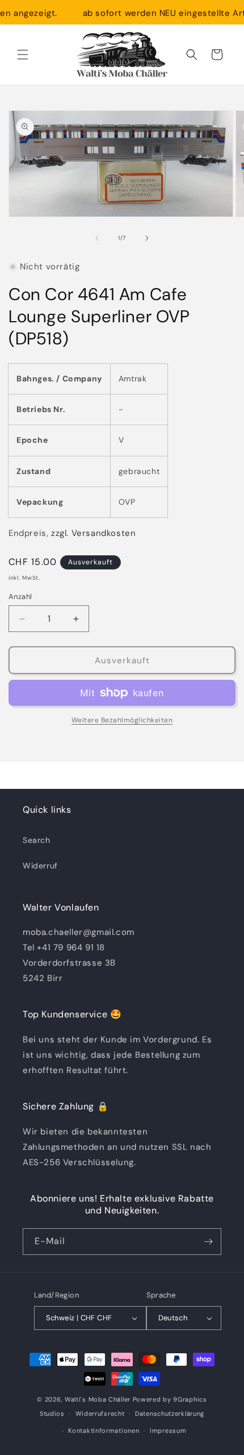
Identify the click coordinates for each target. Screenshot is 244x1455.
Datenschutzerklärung (169, 1413)
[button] (22, 54)
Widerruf (40, 865)
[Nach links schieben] (97, 238)
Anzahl (20, 596)
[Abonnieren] (208, 1241)
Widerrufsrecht (100, 1413)
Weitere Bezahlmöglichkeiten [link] (122, 720)
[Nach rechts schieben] (146, 238)
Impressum (168, 1431)
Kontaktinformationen (103, 1431)
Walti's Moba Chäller (98, 1399)
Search (37, 840)
